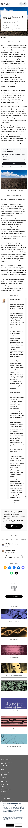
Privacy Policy (5, 764)
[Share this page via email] (5, 567)
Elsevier (4, 37)
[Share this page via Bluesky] (9, 567)
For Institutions (5, 802)
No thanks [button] (19, 825)
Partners (3, 791)
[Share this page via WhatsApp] (12, 573)
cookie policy (18, 811)
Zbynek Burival (13, 190)
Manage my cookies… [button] (14, 822)
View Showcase (14, 596)
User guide (4, 774)
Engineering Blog (6, 789)
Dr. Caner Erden (16, 500)
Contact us (4, 777)
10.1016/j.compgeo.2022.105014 (12, 28)
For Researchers (5, 798)
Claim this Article (14, 557)
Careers (3, 788)
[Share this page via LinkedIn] (18, 567)
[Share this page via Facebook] (14, 567)
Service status (5, 772)
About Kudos (4, 784)
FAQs (2, 776)
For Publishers (5, 800)
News (2, 786)
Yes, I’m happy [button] (10, 825)
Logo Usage (4, 765)
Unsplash (21, 190)
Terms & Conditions (6, 762)
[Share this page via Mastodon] (23, 567)
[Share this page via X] (16, 573)
